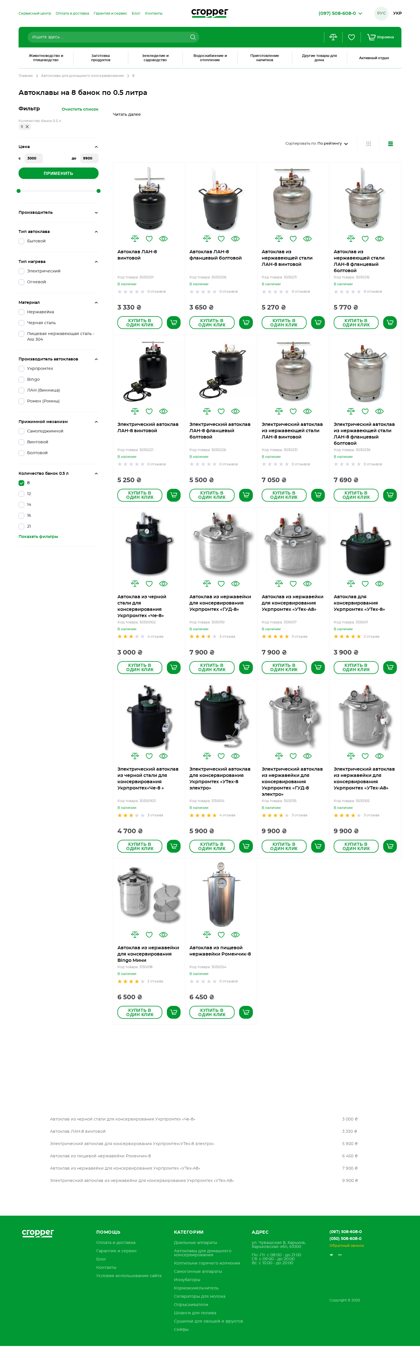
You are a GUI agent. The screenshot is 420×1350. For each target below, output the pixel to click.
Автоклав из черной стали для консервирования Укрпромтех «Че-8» (141, 606)
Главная (26, 75)
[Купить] (174, 322)
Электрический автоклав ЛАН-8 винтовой (148, 427)
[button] (135, 238)
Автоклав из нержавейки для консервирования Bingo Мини (148, 954)
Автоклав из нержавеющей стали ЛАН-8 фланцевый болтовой (359, 261)
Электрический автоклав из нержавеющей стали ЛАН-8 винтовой (292, 430)
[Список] (390, 144)
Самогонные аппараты (198, 1272)
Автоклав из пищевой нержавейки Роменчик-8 (220, 951)
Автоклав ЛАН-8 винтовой (137, 255)
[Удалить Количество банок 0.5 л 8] (27, 126)
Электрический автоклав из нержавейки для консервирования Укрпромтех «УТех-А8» (364, 778)
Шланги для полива (195, 1313)
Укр (397, 13)
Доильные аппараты (195, 1243)
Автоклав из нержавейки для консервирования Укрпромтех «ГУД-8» (220, 603)
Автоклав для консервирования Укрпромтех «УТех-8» (359, 603)
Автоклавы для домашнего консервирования (82, 75)
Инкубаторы (187, 1280)
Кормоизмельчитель (196, 1288)
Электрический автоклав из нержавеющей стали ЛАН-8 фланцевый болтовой (364, 434)
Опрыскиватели (191, 1305)
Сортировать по (300, 143)
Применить (58, 173)
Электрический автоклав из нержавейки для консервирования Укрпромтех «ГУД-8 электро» (292, 782)
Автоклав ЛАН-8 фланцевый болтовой (215, 255)
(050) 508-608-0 (345, 1239)
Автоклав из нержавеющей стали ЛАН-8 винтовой (287, 258)
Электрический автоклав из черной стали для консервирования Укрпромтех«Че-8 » (148, 778)
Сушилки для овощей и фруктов (208, 1321)
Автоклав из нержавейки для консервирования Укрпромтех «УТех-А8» (292, 603)
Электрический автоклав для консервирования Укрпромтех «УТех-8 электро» (220, 778)
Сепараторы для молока (199, 1297)
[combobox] (113, 37)
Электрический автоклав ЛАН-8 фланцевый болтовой (220, 430)
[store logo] (210, 13)
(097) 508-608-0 (345, 1232)
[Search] (192, 37)
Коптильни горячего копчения (207, 1263)
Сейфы (181, 1330)
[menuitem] (35, 13)
